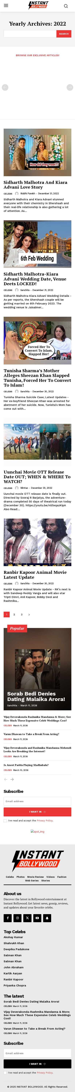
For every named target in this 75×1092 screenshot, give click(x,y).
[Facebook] (8, 918)
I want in (35, 811)
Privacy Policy (44, 820)
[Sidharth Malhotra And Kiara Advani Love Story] (37, 152)
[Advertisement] (37, 86)
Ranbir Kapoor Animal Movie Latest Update (35, 574)
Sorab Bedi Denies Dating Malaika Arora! (36, 696)
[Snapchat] (47, 918)
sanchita (24, 290)
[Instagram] (17, 918)
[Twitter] (27, 918)
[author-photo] (17, 193)
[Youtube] (37, 918)
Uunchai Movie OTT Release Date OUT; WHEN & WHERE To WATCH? (37, 477)
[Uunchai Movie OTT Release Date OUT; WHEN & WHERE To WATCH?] (37, 442)
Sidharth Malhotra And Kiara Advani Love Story (35, 184)
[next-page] (29, 614)
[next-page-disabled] (70, 87)
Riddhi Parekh (27, 193)
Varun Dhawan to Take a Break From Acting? (31, 734)
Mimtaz (24, 488)
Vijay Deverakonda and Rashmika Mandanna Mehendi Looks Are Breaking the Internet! (37, 749)
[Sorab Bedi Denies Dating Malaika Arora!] (37, 669)
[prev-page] (5, 87)
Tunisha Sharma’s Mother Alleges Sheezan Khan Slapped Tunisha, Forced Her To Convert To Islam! (37, 378)
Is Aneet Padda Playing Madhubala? (26, 765)
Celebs (8, 193)
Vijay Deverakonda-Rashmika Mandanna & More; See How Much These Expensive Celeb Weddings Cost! (37, 718)
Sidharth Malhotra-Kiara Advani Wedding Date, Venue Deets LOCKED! (35, 279)
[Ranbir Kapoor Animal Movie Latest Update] (37, 542)
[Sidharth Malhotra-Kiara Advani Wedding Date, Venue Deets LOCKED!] (37, 244)
